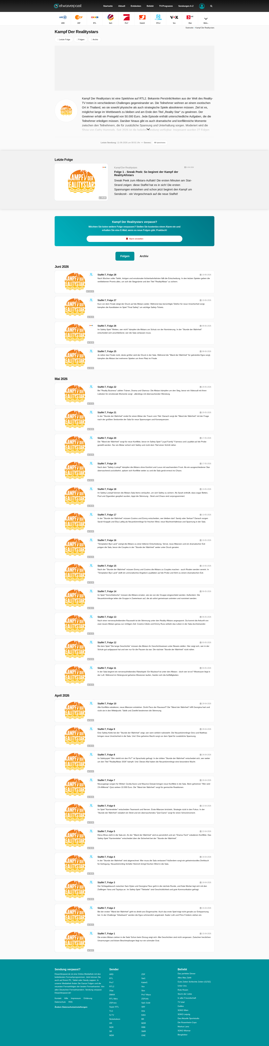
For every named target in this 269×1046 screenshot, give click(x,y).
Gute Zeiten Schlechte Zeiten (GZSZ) (194, 982)
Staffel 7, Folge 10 (107, 703)
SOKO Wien (183, 1010)
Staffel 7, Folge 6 (106, 806)
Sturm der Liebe (185, 994)
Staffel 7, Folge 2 (106, 908)
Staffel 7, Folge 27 (107, 300)
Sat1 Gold (145, 1003)
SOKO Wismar (184, 1030)
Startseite (189, 28)
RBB (143, 1027)
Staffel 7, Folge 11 (107, 668)
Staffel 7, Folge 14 (107, 591)
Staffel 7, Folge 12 (107, 642)
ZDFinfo (145, 999)
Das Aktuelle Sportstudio (188, 1018)
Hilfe (66, 998)
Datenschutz (60, 1002)
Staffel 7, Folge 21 (107, 412)
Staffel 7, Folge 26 (107, 326)
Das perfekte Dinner (186, 973)
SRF (143, 1007)
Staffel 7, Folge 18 (107, 489)
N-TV (111, 1015)
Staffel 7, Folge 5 (106, 831)
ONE (143, 1035)
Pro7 (111, 982)
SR (110, 1031)
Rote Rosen (183, 990)
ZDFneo (113, 1003)
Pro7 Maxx (146, 994)
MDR (143, 1023)
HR (110, 1023)
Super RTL (114, 1007)
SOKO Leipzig (184, 1014)
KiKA (143, 1015)
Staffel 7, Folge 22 (107, 387)
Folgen (124, 256)
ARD (111, 974)
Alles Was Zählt (184, 977)
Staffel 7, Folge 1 (106, 933)
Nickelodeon (114, 1019)
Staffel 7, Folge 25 (107, 351)
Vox (143, 986)
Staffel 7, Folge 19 (107, 463)
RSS (70, 1002)
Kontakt (58, 998)
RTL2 (111, 986)
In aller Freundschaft (187, 998)
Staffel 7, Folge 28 (107, 275)
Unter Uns (182, 986)
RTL (111, 978)
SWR (143, 1031)
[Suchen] (211, 6)
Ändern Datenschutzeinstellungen (71, 1007)
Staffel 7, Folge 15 (107, 566)
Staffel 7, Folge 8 (106, 755)
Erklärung (88, 998)
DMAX (112, 994)
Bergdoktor (182, 1035)
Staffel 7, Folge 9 (106, 729)
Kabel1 (144, 982)
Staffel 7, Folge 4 (106, 857)
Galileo (181, 1006)
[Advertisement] (134, 68)
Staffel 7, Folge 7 (106, 780)
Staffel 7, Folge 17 (107, 515)
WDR (111, 1035)
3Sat (111, 990)
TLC (111, 1011)
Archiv (144, 256)
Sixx (143, 990)
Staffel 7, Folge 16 (107, 540)
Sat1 (143, 978)
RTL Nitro (113, 999)
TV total (181, 1002)
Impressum (76, 998)
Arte (143, 1011)
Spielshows (160, 143)
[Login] (201, 6)
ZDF (143, 974)
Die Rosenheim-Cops (187, 1022)
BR (142, 1019)
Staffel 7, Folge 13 (107, 617)
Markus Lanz (183, 1026)
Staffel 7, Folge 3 (106, 882)
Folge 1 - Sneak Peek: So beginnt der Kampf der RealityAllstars (146, 173)
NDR (111, 1027)
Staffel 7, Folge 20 (107, 438)
